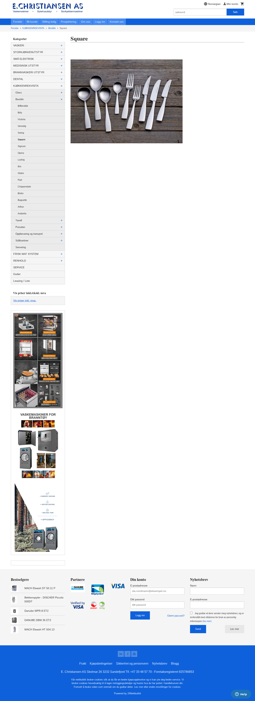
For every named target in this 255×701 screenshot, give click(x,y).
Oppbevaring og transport (29, 233)
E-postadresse (138, 585)
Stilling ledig (49, 21)
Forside (17, 21)
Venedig (22, 126)
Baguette (22, 200)
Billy (20, 112)
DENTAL (18, 79)
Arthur (21, 207)
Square (21, 139)
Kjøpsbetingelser (101, 663)
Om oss (85, 21)
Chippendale (24, 186)
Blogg (175, 663)
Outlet (16, 274)
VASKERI (18, 45)
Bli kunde (32, 21)
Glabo (21, 173)
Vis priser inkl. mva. (24, 300)
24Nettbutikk (134, 693)
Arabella (22, 213)
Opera (21, 153)
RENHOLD (19, 260)
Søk (235, 11)
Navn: (193, 585)
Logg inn (100, 21)
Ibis (19, 166)
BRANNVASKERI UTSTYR (28, 72)
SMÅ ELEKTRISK (23, 58)
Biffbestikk (23, 106)
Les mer (234, 629)
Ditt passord (137, 599)
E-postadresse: (199, 599)
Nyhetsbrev (159, 663)
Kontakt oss (117, 21)
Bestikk (19, 99)
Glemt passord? (175, 615)
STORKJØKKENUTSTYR (28, 52)
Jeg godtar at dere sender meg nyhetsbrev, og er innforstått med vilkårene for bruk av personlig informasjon (217, 617)
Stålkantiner (21, 240)
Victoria (21, 119)
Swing (21, 133)
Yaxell (18, 220)
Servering (20, 247)
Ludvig (21, 159)
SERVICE (18, 267)
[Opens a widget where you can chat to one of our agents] (241, 694)
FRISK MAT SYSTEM (25, 253)
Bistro (21, 193)
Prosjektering (68, 21)
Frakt (82, 663)
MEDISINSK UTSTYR (26, 65)
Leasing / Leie (21, 280)
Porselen (20, 227)
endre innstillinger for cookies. (165, 686)
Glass (18, 92)
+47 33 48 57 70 (141, 671)
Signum (22, 146)
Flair (20, 180)
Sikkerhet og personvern (132, 663)
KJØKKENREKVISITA (25, 85)
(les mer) (207, 621)
